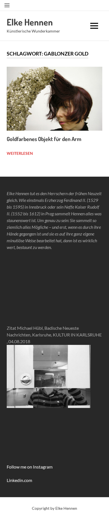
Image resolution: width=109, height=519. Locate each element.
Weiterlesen (20, 153)
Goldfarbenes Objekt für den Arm (44, 138)
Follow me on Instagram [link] (30, 466)
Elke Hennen (30, 22)
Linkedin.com (19, 480)
